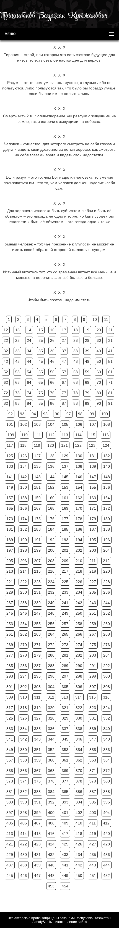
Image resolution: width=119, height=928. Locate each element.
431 (37, 854)
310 (23, 697)
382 (23, 791)
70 (99, 382)
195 (92, 540)
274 (79, 645)
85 (40, 403)
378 (79, 781)
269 (9, 645)
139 (92, 466)
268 (106, 634)
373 (9, 781)
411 (92, 823)
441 (65, 865)
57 (64, 372)
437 (9, 865)
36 (52, 351)
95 (45, 414)
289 (65, 665)
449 (65, 875)
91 (110, 403)
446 (23, 875)
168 (51, 508)
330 (79, 718)
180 (106, 519)
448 (51, 875)
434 (79, 854)
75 (40, 393)
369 (65, 770)
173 (9, 519)
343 (37, 739)
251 (92, 613)
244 (106, 603)
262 (23, 634)
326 (23, 718)
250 (79, 613)
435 (92, 854)
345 (65, 739)
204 (106, 550)
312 (51, 697)
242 (79, 603)
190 (23, 540)
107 (92, 424)
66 (52, 382)
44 (29, 361)
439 (37, 865)
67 (64, 382)
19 (87, 330)
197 (9, 550)
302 (23, 686)
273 (65, 645)
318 (23, 707)
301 (9, 686)
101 (9, 424)
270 (23, 645)
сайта (82, 922)
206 (23, 561)
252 (106, 613)
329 (65, 718)
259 (92, 624)
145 (65, 477)
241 (65, 603)
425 (65, 844)
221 (9, 582)
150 (23, 487)
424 (51, 844)
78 (75, 393)
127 (37, 456)
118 (23, 445)
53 (17, 372)
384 (51, 791)
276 (106, 645)
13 (17, 330)
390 (23, 802)
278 (23, 655)
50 (99, 361)
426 (79, 844)
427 (92, 844)
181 (9, 529)
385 (65, 791)
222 (23, 582)
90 (99, 403)
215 (37, 571)
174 (23, 519)
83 (17, 403)
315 (92, 697)
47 (64, 361)
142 (23, 477)
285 (9, 665)
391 (37, 802)
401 (65, 812)
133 (9, 466)
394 (79, 802)
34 (29, 351)
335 (37, 728)
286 (23, 665)
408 (51, 823)
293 (9, 676)
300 (106, 676)
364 (106, 760)
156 (106, 487)
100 (104, 414)
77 (64, 393)
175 (37, 519)
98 (80, 414)
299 (92, 676)
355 (92, 749)
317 (9, 707)
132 (106, 456)
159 (37, 498)
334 (23, 728)
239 (37, 603)
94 (34, 414)
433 (65, 854)
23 (17, 340)
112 (51, 435)
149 (9, 487)
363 (92, 760)
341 (9, 739)
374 (23, 781)
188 (106, 529)
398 (23, 812)
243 (92, 603)
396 (106, 802)
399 (37, 812)
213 (9, 571)
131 (92, 456)
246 (23, 613)
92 (10, 414)
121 (64, 445)
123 (92, 445)
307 (92, 686)
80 (99, 393)
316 (106, 697)
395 (92, 802)
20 (99, 330)
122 (78, 445)
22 (6, 340)
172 (106, 508)
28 (75, 340)
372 (106, 770)
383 (37, 791)
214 (23, 571)
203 (92, 550)
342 (23, 739)
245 (9, 613)
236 (106, 592)
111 (38, 435)
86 (52, 403)
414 (23, 833)
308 (106, 686)
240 (51, 603)
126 (23, 456)
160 (51, 498)
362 (79, 760)
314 (78, 697)
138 (79, 466)
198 (23, 550)
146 (79, 477)
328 (51, 718)
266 (79, 634)
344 (51, 739)
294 (23, 676)
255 (37, 624)
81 (110, 393)
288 (51, 665)
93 (22, 414)
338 (79, 728)
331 (92, 718)
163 (92, 498)
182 (23, 529)
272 (51, 645)
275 (92, 645)
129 (65, 456)
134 (23, 466)
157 (9, 498)
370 (79, 770)
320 (51, 707)
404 (106, 812)
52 (6, 372)
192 (51, 540)
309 (9, 697)
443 (92, 865)
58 (75, 372)
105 (65, 424)
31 (110, 340)
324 (106, 707)
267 (92, 634)
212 (106, 561)
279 (37, 655)
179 (92, 519)
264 (51, 634)
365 (9, 770)
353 (65, 749)
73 (17, 393)
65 (40, 382)
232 (51, 592)
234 (79, 592)
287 (37, 665)
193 (65, 540)
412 (106, 823)
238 (23, 603)
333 (9, 728)
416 (51, 833)
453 (51, 886)
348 (106, 739)
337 (65, 728)
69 (87, 382)
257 (65, 624)
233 (65, 592)
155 (92, 487)
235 (92, 592)
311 (37, 697)
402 (79, 812)
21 (110, 330)
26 (52, 340)
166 (23, 508)
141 (9, 477)
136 (51, 466)
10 (94, 319)
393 (65, 802)
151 (37, 487)
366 (23, 770)
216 (51, 571)
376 (51, 781)
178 (79, 519)
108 (106, 424)
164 (106, 498)
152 (51, 487)
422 (23, 844)
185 (65, 529)
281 (65, 655)
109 (10, 435)
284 (106, 655)
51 (110, 361)
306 (79, 686)
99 (92, 414)
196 (106, 540)
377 (65, 781)
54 (29, 372)
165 (9, 508)
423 (37, 844)
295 (37, 676)
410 (79, 823)
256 (51, 624)
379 (92, 781)
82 (6, 403)
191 (37, 540)
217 (65, 571)
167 (37, 508)
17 (64, 330)
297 (65, 676)
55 (40, 372)
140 (106, 466)
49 (87, 361)
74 (29, 393)
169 (65, 508)
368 (51, 770)
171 (92, 508)
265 (65, 634)
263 (37, 634)
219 (92, 571)
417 (65, 833)
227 (92, 582)
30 (99, 340)
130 (79, 456)
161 (65, 498)
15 (40, 330)
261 (9, 634)
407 (37, 823)
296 (51, 676)
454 (65, 886)
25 (40, 340)
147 (92, 477)
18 (75, 330)
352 (51, 749)
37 (64, 351)
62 (6, 382)
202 (79, 550)
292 (106, 665)
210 (79, 561)
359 (37, 760)
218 (79, 571)
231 (37, 592)
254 (23, 624)
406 (23, 823)
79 (87, 393)
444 (106, 865)
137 (65, 466)
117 (10, 445)
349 (9, 749)
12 (6, 330)
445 (9, 875)
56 (52, 372)
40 (99, 351)
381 (9, 791)
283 (92, 655)
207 (37, 561)
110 (24, 435)
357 (9, 760)
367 (37, 770)
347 (92, 739)
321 (65, 707)
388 (106, 791)
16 (52, 330)
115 (92, 435)
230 (23, 592)
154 (79, 487)
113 (65, 435)
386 (79, 791)
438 (23, 865)
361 (65, 760)
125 (9, 456)
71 (110, 382)
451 (92, 875)
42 (6, 361)
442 (79, 865)
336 (51, 728)
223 (37, 582)
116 (105, 435)
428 (106, 844)
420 (106, 833)
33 (17, 351)
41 (110, 351)
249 (65, 613)
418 (79, 833)
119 (37, 445)
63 (17, 382)
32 (6, 351)
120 (50, 445)
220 (106, 571)
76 (52, 393)
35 (40, 351)
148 (106, 477)
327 (37, 718)
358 (23, 760)
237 (9, 603)
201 (65, 550)
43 (17, 361)
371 (92, 770)
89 (87, 403)
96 (57, 414)
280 (51, 655)
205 (9, 561)
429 (9, 854)
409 (65, 823)
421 (9, 844)
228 (106, 582)
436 (106, 854)
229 (9, 592)
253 (9, 624)
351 (37, 749)
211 (92, 561)
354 (79, 749)
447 (37, 875)
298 (79, 676)
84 (29, 403)
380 (106, 781)
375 (37, 781)
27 (64, 340)
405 (9, 823)
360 (51, 760)
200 (51, 550)
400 (51, 812)
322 (79, 707)
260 (106, 624)
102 (23, 424)
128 (51, 456)
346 (79, 739)
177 (65, 519)
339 (92, 728)
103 (37, 424)
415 (37, 833)
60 (99, 372)
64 (29, 382)
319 (37, 707)
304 (51, 686)
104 (51, 424)
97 (68, 414)
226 (79, 582)
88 (75, 403)
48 (75, 361)
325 (9, 718)
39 (87, 351)
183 (37, 529)
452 (106, 875)
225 (65, 582)
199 (37, 550)
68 (75, 382)
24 (29, 340)
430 (23, 854)
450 (79, 875)
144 (51, 477)
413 (9, 833)
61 (110, 372)
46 (52, 361)
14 (29, 330)
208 (51, 561)
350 (23, 749)
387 (92, 791)
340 (106, 728)
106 (79, 424)
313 (64, 697)
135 (37, 466)
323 (92, 707)
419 (92, 833)
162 (79, 498)
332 (106, 718)
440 (51, 865)
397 (9, 812)
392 (51, 802)
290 (79, 665)
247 (37, 613)
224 (51, 582)
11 (106, 319)
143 (37, 477)
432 (51, 854)
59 (87, 372)
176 (51, 519)
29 (87, 340)
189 (9, 540)
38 (75, 351)
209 (65, 561)
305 (65, 686)
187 (92, 529)
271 (37, 645)
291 (92, 665)
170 (79, 508)
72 (6, 393)
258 (79, 624)
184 (51, 529)
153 (65, 487)
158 (23, 498)
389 (9, 802)
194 (79, 540)
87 (64, 403)
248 (51, 613)
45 (40, 361)
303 (37, 686)
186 (79, 529)
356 (106, 749)
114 (78, 435)
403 (92, 812)
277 (9, 655)
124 (106, 445)
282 (79, 655)
